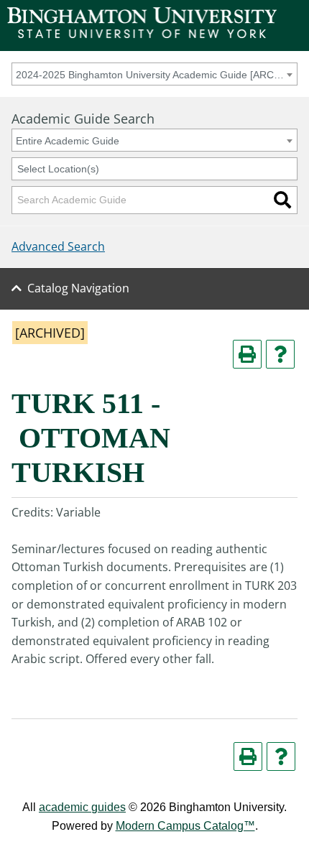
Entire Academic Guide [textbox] (67, 141)
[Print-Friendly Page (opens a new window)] (247, 354)
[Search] (282, 200)
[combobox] (154, 74)
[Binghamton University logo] (142, 34)
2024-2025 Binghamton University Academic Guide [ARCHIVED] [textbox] (152, 74)
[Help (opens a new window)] (280, 354)
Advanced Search (58, 246)
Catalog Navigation (78, 288)
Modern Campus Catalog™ (185, 826)
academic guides (82, 807)
